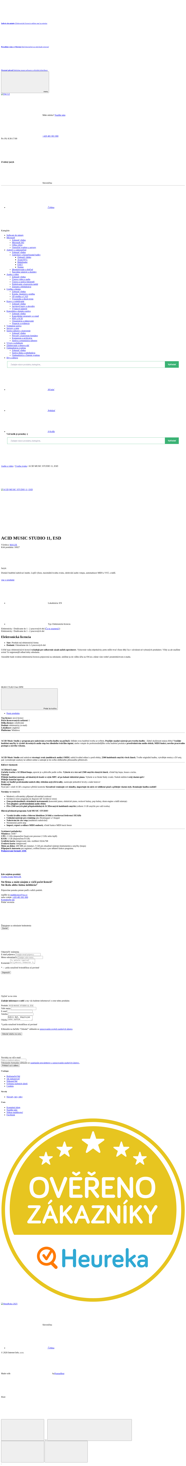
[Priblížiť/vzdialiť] (89, 1430)
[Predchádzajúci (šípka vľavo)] (22, 1451)
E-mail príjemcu (8, 954)
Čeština (50, 1348)
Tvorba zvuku (21, 466)
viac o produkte (7, 580)
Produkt (4, 1005)
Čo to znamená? (52, 628)
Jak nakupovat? (13, 1079)
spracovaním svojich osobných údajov (56, 1029)
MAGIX (13, 545)
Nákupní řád (12, 1081)
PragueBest (59, 1373)
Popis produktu (13, 713)
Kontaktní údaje (13, 1107)
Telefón (4, 1014)
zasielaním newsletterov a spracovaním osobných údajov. (54, 1063)
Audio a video (7, 466)
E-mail (4, 1011)
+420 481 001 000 (50, 136)
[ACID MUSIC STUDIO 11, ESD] (17, 489)
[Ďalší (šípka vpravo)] (66, 1451)
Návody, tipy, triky (15, 1097)
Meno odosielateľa (9, 957)
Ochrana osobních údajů (17, 1083)
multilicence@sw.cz (18, 895)
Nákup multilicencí (15, 1112)
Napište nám (12, 1110)
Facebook (11, 1115)
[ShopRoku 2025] (9, 1304)
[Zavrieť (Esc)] (22, 1430)
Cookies (10, 1086)
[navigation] (93, 185)
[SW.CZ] (5, 94)
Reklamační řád (13, 1076)
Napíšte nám (60, 115)
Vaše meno (6, 1008)
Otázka (4, 1020)
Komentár (5, 963)
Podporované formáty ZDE (14, 851)
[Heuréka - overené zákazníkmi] (93, 1301)
